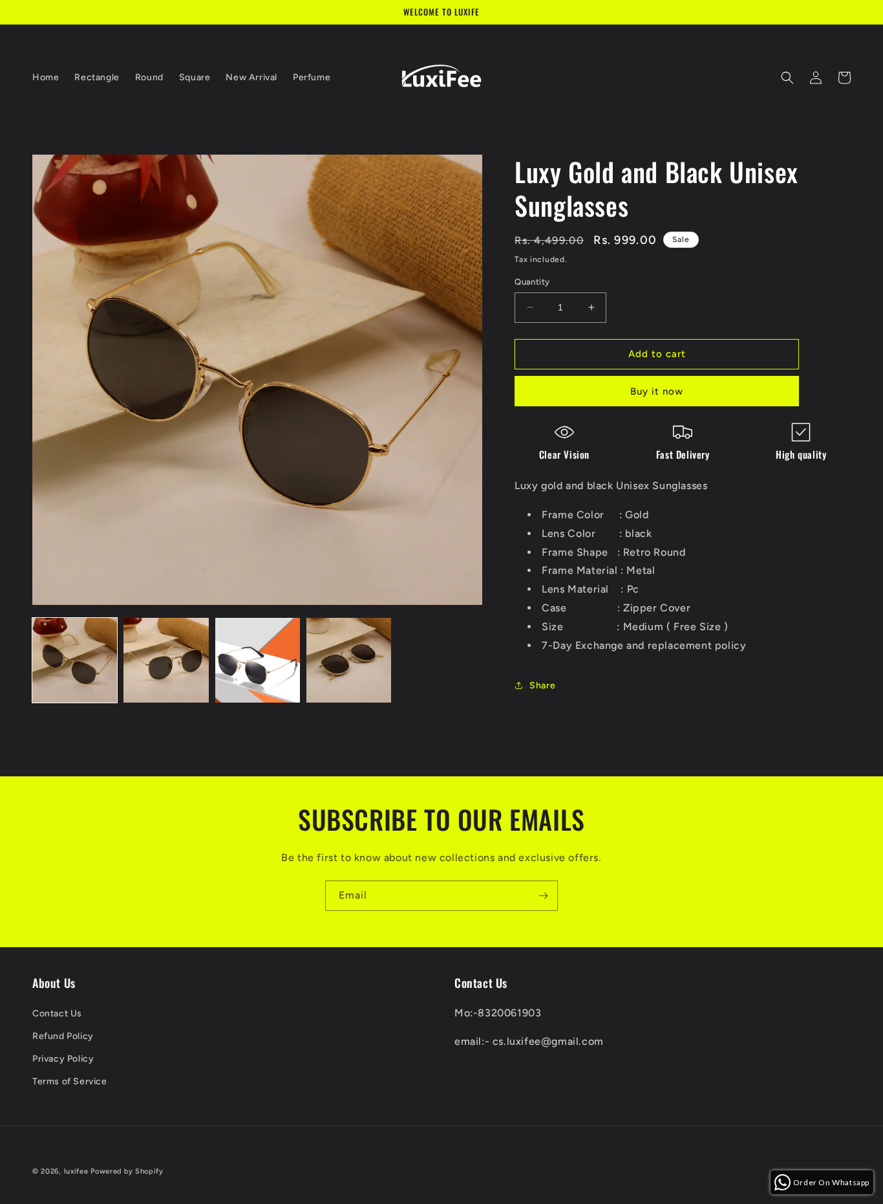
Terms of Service (69, 1081)
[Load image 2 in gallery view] (165, 660)
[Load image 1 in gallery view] (74, 660)
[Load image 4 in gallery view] (348, 660)
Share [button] (542, 685)
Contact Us (57, 1013)
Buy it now (656, 391)
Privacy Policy (63, 1058)
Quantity (532, 282)
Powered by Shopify (127, 1171)
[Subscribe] (543, 896)
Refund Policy (63, 1036)
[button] (787, 77)
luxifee (76, 1171)
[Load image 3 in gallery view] (257, 660)
